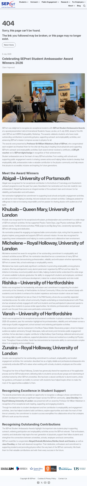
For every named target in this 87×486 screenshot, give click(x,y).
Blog (79, 6)
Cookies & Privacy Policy (47, 478)
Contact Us (62, 478)
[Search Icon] (84, 6)
